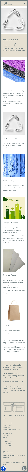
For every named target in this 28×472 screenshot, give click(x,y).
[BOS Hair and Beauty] (7, 3)
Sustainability (8, 441)
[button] (24, 3)
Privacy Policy (9, 445)
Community (8, 443)
